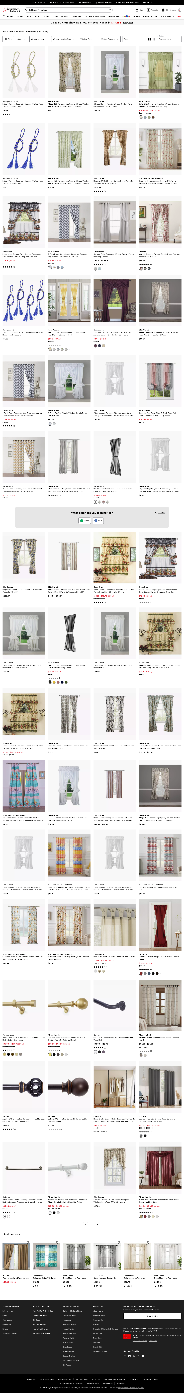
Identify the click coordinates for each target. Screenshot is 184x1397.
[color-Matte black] (4, 1216)
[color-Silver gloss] (8, 1216)
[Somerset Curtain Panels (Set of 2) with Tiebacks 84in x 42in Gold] (69, 925)
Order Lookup (7, 1320)
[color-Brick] (141, 973)
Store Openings (68, 1351)
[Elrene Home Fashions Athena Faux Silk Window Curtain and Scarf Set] (160, 1168)
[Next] (42, 72)
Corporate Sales (99, 1315)
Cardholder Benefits (40, 1315)
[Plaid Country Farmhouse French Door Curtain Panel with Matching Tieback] (115, 457)
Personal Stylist (68, 1338)
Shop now (128, 22)
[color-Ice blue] (145, 117)
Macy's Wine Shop (69, 1333)
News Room (97, 1338)
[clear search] (110, 10)
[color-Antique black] (8, 1054)
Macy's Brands (68, 1329)
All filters (161, 513)
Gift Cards (36, 1320)
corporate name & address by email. (131, 1388)
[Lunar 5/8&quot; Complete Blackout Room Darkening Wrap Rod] (115, 1005)
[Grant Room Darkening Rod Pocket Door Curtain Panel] (160, 925)
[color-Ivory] (141, 117)
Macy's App (67, 1320)
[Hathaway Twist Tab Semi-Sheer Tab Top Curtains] (115, 925)
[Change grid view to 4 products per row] (149, 39)
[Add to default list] (27, 1242)
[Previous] (6, 72)
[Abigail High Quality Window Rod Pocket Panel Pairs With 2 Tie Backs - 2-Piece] (160, 300)
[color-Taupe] (99, 971)
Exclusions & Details (140, 1341)
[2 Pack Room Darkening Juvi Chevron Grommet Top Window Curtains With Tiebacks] (69, 222)
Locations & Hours (69, 1315)
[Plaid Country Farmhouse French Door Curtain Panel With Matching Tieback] (69, 300)
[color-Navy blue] (58, 349)
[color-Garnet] (141, 268)
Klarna (5, 1315)
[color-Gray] (50, 267)
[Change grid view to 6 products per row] (154, 39)
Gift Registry (67, 1365)
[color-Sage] (149, 117)
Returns (5, 1329)
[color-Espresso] (103, 1051)
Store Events (67, 1347)
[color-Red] (145, 1216)
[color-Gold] (141, 1216)
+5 (160, 974)
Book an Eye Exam (69, 1356)
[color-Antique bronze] (12, 1054)
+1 (69, 349)
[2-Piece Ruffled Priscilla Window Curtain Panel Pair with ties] (69, 381)
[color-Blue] (99, 268)
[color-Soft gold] (4, 1054)
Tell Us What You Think (71, 1360)
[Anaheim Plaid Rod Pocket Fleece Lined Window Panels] (160, 1005)
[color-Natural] (54, 423)
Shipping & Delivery (10, 1333)
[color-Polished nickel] (20, 1054)
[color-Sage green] (62, 349)
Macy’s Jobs (97, 1333)
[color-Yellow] (54, 267)
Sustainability (98, 1347)
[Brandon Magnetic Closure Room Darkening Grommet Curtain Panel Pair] (160, 1087)
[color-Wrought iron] (54, 1212)
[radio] (141, 117)
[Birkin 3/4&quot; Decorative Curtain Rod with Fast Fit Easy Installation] (69, 1087)
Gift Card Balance (39, 1324)
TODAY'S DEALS (38, 2)
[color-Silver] (95, 1051)
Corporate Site (98, 1320)
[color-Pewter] (58, 1212)
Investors (96, 1324)
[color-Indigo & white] (149, 268)
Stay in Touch (68, 1342)
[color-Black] (145, 268)
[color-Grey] (145, 973)
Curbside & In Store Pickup (72, 1311)
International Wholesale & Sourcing (105, 1329)
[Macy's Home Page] (11, 9)
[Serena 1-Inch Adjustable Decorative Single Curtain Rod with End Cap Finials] (24, 1005)
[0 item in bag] (179, 9)
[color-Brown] (141, 1055)
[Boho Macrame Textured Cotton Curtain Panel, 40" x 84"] (137, 1256)
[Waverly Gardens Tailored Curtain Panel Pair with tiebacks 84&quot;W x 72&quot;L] (160, 222)
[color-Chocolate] (153, 117)
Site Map (96, 1342)
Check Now (153, 1341)
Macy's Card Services (40, 1329)
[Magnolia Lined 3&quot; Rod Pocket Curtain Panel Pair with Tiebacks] (115, 714)
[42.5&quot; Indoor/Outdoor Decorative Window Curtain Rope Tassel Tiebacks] (24, 300)
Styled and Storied (100, 1351)
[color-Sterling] (149, 1216)
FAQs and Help (8, 1311)
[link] (24, 107)
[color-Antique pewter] (16, 1054)
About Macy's (98, 1311)
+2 (69, 682)
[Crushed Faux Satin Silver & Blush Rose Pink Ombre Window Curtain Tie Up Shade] (160, 381)
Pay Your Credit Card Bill (41, 1333)
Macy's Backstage (69, 1324)
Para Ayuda (7, 1324)
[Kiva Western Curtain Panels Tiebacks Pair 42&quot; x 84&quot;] (160, 855)
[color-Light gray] (95, 268)
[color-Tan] (103, 345)
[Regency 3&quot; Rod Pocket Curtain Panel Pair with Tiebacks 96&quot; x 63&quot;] (24, 557)
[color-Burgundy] (54, 349)
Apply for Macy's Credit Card (43, 1311)
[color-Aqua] (62, 267)
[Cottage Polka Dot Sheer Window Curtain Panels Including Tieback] (115, 222)
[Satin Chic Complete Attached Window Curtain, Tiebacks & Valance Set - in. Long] (160, 72)
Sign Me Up (152, 1316)
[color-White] (50, 423)
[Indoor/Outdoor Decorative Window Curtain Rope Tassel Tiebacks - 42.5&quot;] (24, 72)
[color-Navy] (58, 267)
